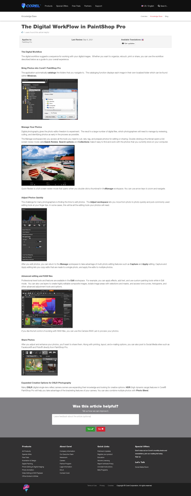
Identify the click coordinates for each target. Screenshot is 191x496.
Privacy (102, 485)
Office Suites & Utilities (30, 476)
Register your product (105, 454)
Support (98, 6)
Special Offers (62, 6)
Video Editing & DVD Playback (32, 473)
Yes (89, 429)
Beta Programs (102, 470)
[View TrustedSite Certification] (39, 489)
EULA (62, 470)
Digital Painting (27, 464)
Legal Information (66, 467)
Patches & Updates (104, 451)
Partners (87, 6)
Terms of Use (92, 485)
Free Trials (76, 6)
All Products (26, 451)
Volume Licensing (103, 461)
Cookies (111, 485)
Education (100, 457)
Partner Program (65, 464)
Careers (62, 461)
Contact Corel (65, 473)
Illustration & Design (29, 461)
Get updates (129, 43)
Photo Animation (28, 470)
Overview (144, 16)
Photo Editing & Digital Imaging (33, 467)
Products (48, 6)
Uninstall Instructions (104, 467)
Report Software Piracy (105, 464)
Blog (166, 16)
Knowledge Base (156, 16)
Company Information (67, 451)
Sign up (138, 457)
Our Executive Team (66, 454)
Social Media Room (142, 467)
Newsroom (63, 457)
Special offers (27, 454)
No (99, 429)
